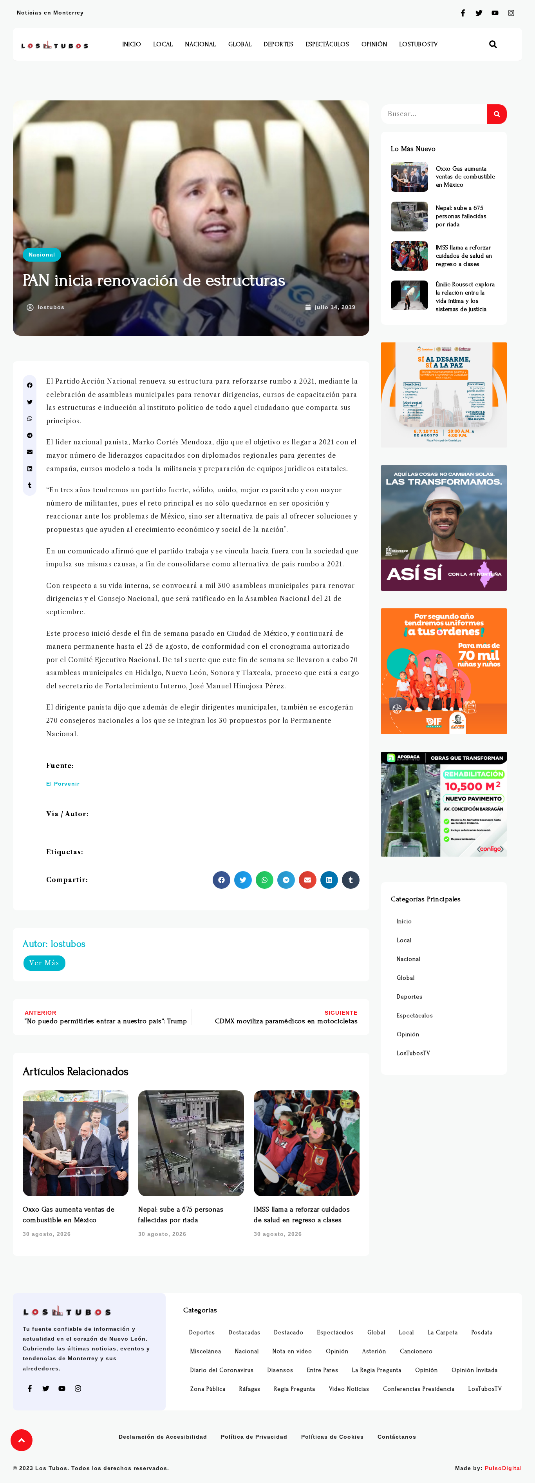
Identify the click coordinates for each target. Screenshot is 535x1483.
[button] (493, 44)
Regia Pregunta (294, 1389)
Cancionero (416, 1351)
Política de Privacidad (254, 1437)
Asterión (374, 1351)
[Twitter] (479, 13)
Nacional (200, 44)
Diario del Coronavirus (222, 1370)
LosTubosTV (418, 44)
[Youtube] (495, 13)
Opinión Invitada (475, 1370)
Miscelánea (205, 1351)
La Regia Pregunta (376, 1370)
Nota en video (292, 1351)
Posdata (482, 1332)
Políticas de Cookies (332, 1437)
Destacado (289, 1332)
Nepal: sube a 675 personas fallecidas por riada (461, 216)
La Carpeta (443, 1332)
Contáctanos (397, 1437)
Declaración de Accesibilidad (163, 1437)
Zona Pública (208, 1389)
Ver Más (44, 963)
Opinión (374, 44)
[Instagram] (511, 13)
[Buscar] (497, 114)
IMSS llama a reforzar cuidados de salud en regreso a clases (464, 255)
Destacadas (244, 1332)
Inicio (132, 44)
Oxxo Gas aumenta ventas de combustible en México (465, 177)
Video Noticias (349, 1389)
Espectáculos (327, 44)
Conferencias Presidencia (419, 1389)
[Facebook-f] (463, 13)
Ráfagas (249, 1389)
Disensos (280, 1370)
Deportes (279, 44)
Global (240, 44)
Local (163, 44)
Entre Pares (322, 1370)
